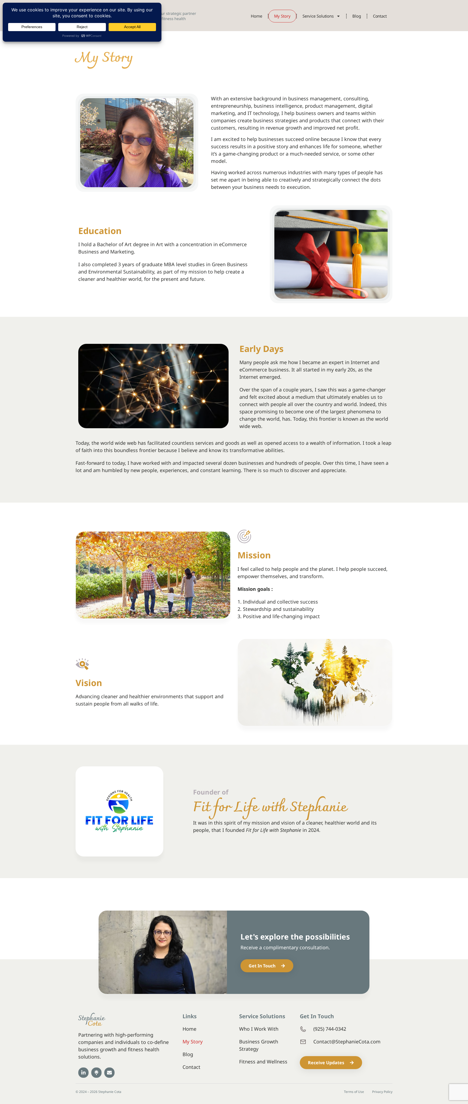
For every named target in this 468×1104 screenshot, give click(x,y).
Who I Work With (258, 1029)
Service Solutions (318, 16)
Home (256, 16)
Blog (356, 16)
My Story (282, 16)
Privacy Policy (382, 1092)
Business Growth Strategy (258, 1045)
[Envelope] (109, 1072)
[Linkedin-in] (83, 1072)
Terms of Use (354, 1092)
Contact (380, 16)
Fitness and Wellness (263, 1061)
